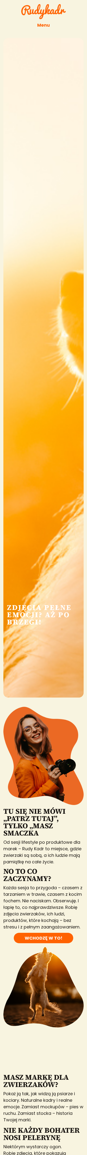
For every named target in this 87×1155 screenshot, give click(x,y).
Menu (43, 25)
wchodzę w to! (43, 938)
